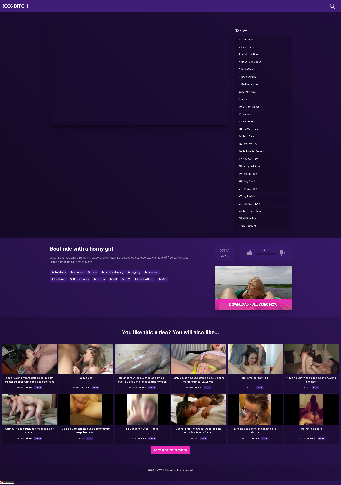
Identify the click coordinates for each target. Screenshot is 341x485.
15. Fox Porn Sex (248, 144)
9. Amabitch (245, 99)
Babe (93, 272)
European (152, 272)
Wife (164, 279)
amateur (78, 272)
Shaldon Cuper (145, 279)
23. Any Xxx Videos (249, 203)
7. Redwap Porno (248, 84)
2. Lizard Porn (246, 47)
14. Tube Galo (246, 136)
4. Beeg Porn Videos (250, 62)
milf (114, 279)
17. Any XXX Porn (248, 158)
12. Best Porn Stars (249, 121)
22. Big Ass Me (247, 196)
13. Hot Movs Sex (248, 129)
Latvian (100, 279)
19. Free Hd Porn (248, 173)
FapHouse (59, 279)
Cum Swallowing (113, 272)
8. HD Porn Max (247, 91)
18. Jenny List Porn (249, 166)
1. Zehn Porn (246, 39)
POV (127, 279)
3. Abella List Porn (248, 54)
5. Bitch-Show (246, 69)
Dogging (135, 272)
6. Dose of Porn (247, 76)
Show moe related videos (170, 450)
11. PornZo (245, 114)
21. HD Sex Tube (248, 188)
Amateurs (60, 272)
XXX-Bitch (15, 6)
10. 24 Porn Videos (249, 106)
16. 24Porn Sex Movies (251, 151)
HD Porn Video (81, 279)
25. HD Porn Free (248, 218)
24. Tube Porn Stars (250, 211)
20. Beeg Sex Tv (248, 181)
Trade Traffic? (247, 226)
